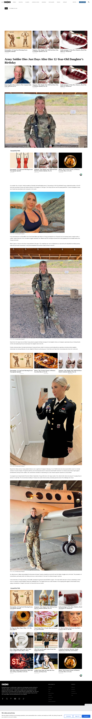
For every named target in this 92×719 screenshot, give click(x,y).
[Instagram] (19, 699)
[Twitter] (48, 181)
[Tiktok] (23, 699)
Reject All (77, 716)
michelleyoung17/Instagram (20, 233)
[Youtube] (15, 699)
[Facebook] (45, 181)
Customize (68, 716)
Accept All (86, 716)
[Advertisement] (46, 20)
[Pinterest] (51, 181)
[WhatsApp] (54, 181)
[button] (88, 2)
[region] (46, 715)
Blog (6, 8)
